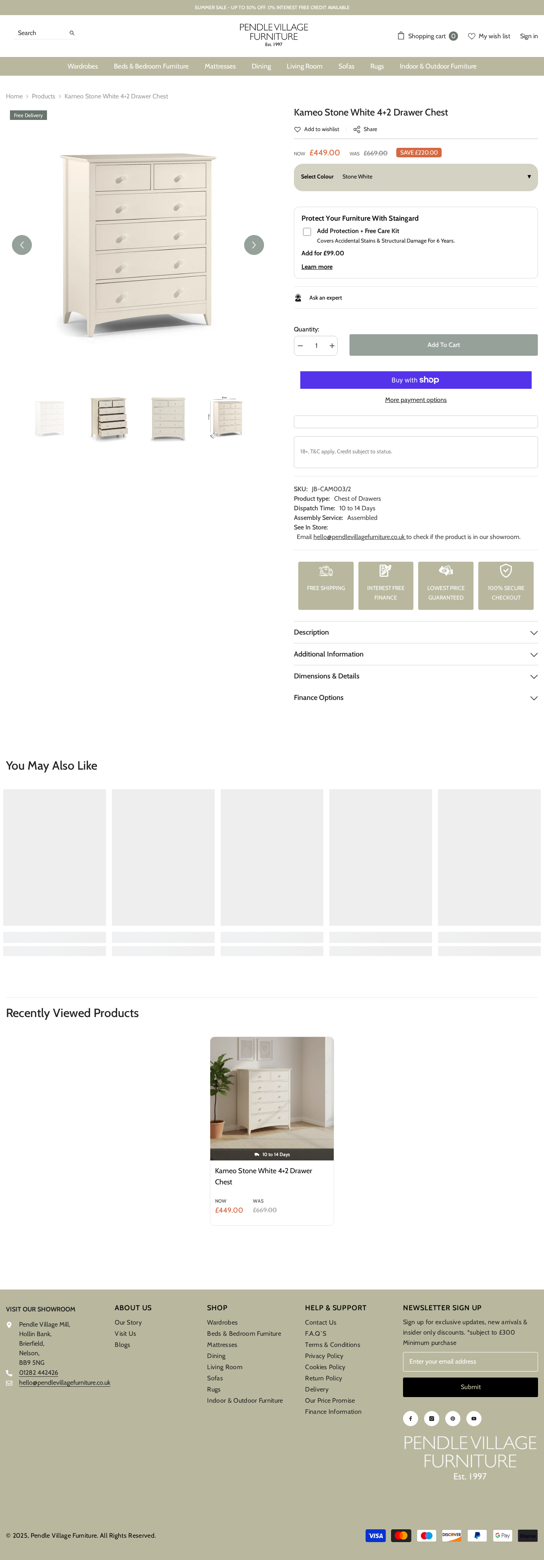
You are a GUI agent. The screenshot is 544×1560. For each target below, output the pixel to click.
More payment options (416, 400)
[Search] (46, 33)
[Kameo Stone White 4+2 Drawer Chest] (272, 1098)
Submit (471, 1387)
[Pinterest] (452, 1418)
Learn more (317, 266)
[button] (22, 245)
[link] (316, 129)
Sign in (529, 36)
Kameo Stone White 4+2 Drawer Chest (263, 1176)
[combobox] (39, 33)
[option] (138, 245)
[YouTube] (473, 1418)
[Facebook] (410, 1418)
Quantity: (306, 329)
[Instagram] (431, 1418)
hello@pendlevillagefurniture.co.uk (359, 537)
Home (14, 96)
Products (43, 96)
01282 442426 (38, 1372)
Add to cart (444, 345)
